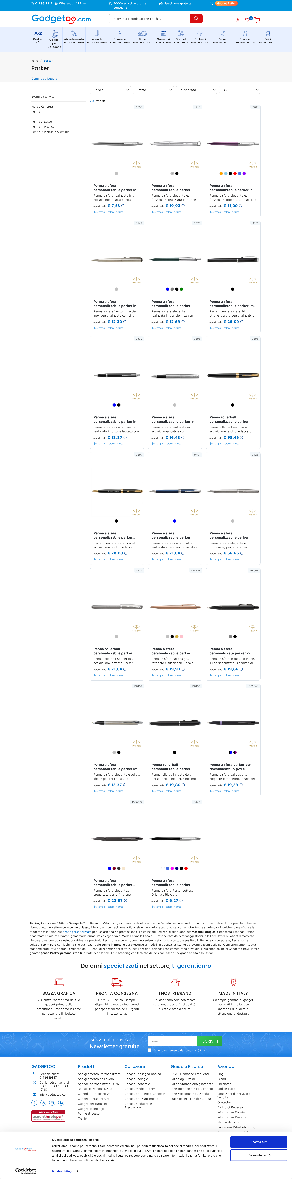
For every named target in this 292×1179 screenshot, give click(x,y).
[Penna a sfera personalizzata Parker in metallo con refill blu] (253, 628)
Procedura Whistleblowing (236, 1127)
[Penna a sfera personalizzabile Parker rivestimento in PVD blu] (137, 859)
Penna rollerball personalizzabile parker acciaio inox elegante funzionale (112, 651)
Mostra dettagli (62, 1171)
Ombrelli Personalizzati (200, 40)
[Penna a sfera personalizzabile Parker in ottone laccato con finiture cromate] (137, 396)
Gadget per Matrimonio (141, 1098)
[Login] (237, 20)
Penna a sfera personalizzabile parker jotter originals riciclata (170, 883)
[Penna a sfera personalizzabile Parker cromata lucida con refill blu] (195, 628)
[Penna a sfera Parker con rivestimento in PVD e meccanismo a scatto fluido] (253, 743)
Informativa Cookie (231, 1112)
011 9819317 (43, 3)
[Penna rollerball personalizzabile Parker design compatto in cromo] (195, 743)
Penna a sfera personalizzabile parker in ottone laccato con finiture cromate (115, 419)
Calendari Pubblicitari (163, 40)
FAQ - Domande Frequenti (190, 1074)
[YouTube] (43, 1103)
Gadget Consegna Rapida (142, 1074)
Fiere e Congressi (42, 106)
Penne (35, 111)
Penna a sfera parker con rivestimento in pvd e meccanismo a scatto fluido (232, 767)
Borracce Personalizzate (120, 40)
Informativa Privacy (231, 1117)
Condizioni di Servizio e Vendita (234, 1095)
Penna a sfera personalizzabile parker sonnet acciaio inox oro (112, 535)
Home (35, 60)
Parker (48, 60)
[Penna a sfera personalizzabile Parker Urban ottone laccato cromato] (195, 164)
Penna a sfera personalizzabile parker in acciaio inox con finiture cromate (230, 188)
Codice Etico (226, 1088)
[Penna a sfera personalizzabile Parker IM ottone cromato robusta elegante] (137, 743)
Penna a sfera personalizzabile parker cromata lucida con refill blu (174, 651)
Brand (221, 1079)
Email (83, 3)
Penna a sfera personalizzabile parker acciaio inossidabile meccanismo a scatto (228, 535)
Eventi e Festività (42, 96)
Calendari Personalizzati (95, 1093)
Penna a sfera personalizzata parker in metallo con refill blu (229, 651)
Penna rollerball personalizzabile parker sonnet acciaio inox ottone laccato (231, 419)
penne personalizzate (77, 931)
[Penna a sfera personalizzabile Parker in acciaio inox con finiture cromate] (253, 164)
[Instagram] (52, 1103)
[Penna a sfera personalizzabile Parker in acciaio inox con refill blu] (137, 280)
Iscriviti (209, 1041)
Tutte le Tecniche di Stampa (191, 1098)
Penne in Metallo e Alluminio (50, 131)
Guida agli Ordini (183, 1079)
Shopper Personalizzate (245, 40)
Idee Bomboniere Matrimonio (192, 1088)
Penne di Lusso (41, 121)
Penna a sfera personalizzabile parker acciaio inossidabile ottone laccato (173, 535)
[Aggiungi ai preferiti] (135, 114)
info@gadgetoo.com (53, 1094)
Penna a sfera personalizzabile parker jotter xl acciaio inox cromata (170, 303)
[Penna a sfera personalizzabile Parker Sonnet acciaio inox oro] (137, 512)
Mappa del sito (228, 1122)
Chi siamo (224, 1083)
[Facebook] (34, 1103)
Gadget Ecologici (136, 1079)
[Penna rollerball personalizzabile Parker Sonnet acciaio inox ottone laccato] (253, 396)
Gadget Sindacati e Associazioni (138, 1105)
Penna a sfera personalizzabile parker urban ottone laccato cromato (170, 188)
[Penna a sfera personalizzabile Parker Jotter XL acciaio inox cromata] (195, 280)
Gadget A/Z (38, 40)
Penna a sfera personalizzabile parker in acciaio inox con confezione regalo (116, 188)
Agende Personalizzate (97, 40)
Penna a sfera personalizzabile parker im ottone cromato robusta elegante (115, 767)
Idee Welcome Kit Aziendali (190, 1093)
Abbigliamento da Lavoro (96, 1079)
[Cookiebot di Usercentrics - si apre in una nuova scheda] (25, 1171)
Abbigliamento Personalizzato (74, 40)
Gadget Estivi (226, 3)
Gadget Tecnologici (91, 1108)
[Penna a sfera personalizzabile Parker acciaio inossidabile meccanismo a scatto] (253, 512)
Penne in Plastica (42, 126)
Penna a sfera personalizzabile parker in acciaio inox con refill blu (114, 303)
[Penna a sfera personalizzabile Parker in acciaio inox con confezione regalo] (137, 164)
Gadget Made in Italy (139, 1088)
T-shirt (82, 1118)
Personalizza (257, 1155)
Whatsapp (66, 3)
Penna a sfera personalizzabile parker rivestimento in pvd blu (112, 883)
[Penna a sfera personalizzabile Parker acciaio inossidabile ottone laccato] (195, 512)
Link (201, 1050)
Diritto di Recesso (230, 1107)
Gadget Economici (181, 40)
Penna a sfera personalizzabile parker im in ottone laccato (231, 303)
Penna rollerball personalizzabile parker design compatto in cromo (173, 767)
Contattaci (224, 1102)
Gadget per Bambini (92, 1103)
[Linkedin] (61, 1103)
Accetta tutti (258, 1142)
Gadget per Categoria (54, 43)
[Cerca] (196, 18)
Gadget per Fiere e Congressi (145, 1093)
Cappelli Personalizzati (94, 1098)
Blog (220, 1074)
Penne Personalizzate (222, 40)
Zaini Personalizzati (267, 40)
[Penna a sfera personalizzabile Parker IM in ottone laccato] (253, 280)
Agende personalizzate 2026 (98, 1083)
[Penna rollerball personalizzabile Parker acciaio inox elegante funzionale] (137, 628)
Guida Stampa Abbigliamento (192, 1083)
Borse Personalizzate (142, 40)
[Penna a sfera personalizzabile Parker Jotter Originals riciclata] (195, 859)
